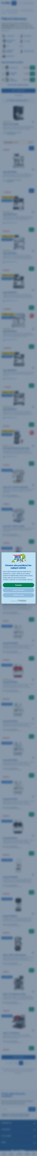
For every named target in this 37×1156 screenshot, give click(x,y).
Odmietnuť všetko (18, 595)
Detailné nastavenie (18, 590)
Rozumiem (18, 585)
